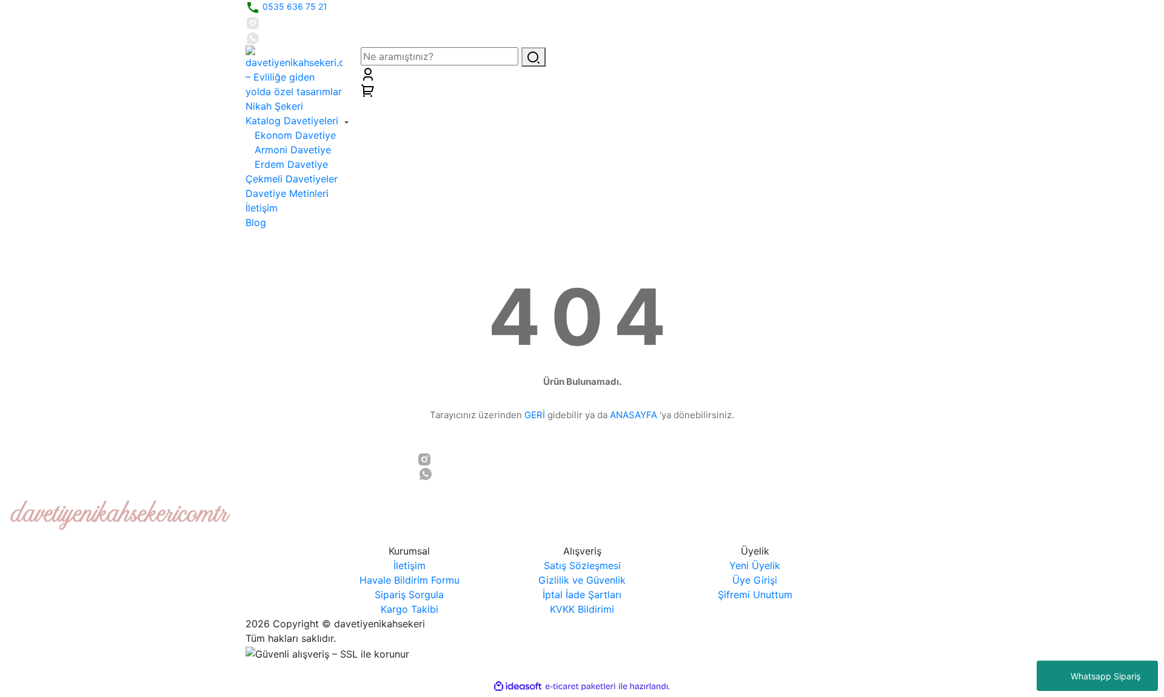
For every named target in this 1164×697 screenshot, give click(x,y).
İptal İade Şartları (582, 595)
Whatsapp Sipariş (1105, 676)
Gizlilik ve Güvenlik (582, 580)
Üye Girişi (754, 580)
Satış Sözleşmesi (582, 565)
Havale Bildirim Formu (410, 580)
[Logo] (294, 71)
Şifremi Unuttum (755, 595)
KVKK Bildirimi (582, 609)
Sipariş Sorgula (409, 595)
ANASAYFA (633, 415)
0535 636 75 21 (293, 6)
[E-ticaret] (580, 686)
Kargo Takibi (409, 609)
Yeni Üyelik (754, 565)
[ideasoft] (517, 686)
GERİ (534, 415)
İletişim (409, 565)
